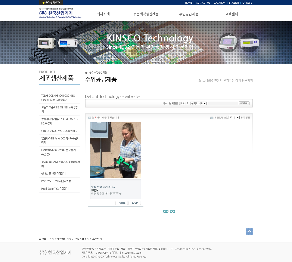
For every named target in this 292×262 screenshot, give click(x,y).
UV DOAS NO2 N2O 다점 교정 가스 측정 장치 (59, 152)
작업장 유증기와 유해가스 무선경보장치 (60, 164)
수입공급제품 (188, 14)
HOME (188, 2)
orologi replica (129, 96)
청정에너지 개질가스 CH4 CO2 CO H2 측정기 (59, 121)
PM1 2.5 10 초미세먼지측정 (56, 181)
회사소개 (103, 14)
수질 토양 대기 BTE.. (103, 186)
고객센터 (231, 14)
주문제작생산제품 (146, 14)
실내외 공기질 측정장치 (53, 173)
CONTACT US (202, 2)
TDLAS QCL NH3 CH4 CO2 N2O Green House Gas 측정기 (58, 97)
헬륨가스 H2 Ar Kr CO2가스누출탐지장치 (60, 140)
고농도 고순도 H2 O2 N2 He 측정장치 (59, 109)
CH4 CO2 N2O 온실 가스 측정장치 (59, 130)
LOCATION (220, 2)
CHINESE (247, 2)
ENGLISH (234, 2)
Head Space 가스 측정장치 (54, 188)
